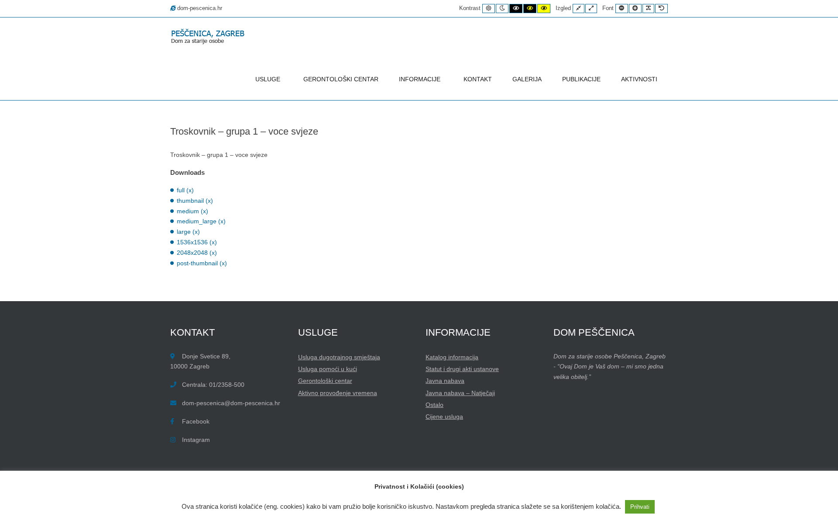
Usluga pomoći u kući (327, 368)
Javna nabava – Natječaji (460, 392)
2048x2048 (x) (197, 252)
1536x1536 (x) (197, 242)
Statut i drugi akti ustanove (462, 368)
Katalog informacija (452, 357)
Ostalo (434, 404)
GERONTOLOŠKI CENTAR (340, 79)
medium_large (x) (201, 221)
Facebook (196, 421)
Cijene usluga (444, 416)
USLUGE (267, 79)
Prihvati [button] (639, 507)
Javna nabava (445, 380)
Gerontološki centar (325, 380)
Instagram (196, 439)
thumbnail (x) (195, 200)
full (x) (185, 190)
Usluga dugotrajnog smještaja (339, 357)
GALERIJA (527, 79)
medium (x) (192, 211)
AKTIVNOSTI (639, 79)
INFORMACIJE (419, 79)
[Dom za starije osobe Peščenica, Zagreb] (209, 37)
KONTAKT (478, 79)
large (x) (188, 231)
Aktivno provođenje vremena (337, 392)
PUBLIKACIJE (581, 79)
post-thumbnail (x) (202, 263)
